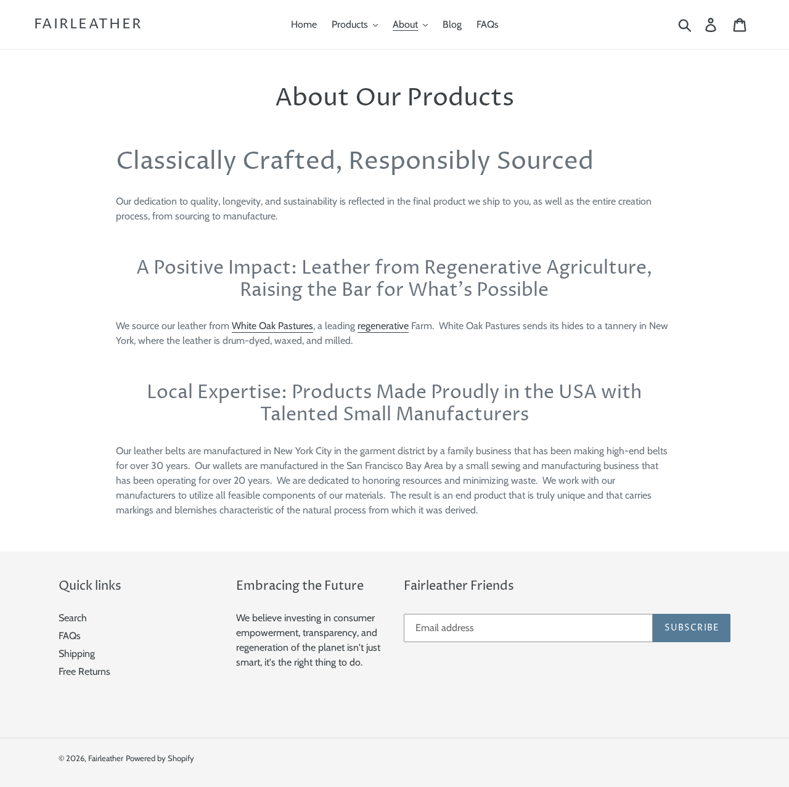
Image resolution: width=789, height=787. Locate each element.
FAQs (70, 636)
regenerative (383, 326)
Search (73, 618)
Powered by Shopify (160, 758)
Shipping (77, 653)
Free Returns (84, 671)
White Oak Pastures (272, 326)
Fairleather (88, 24)
